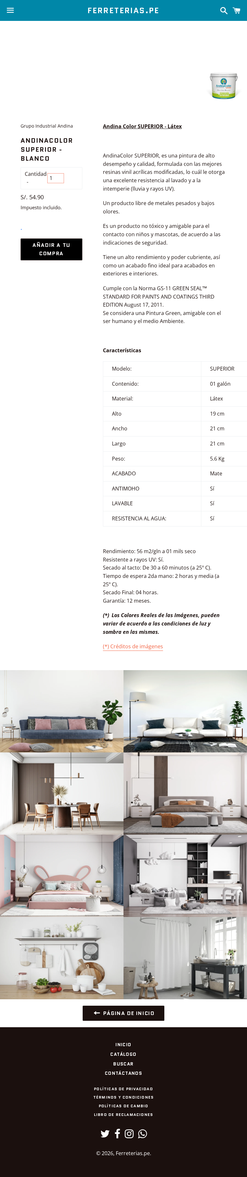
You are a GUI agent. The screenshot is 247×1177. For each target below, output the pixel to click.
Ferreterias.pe (123, 10)
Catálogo (123, 1054)
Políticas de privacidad (123, 1089)
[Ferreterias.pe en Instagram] (129, 1135)
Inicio (123, 1044)
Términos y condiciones (123, 1097)
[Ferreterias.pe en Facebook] (117, 1135)
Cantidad (36, 173)
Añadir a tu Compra (51, 249)
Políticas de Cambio (124, 1106)
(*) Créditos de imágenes (133, 646)
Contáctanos (123, 1073)
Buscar (123, 1064)
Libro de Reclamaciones (123, 1114)
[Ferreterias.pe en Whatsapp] (142, 1135)
